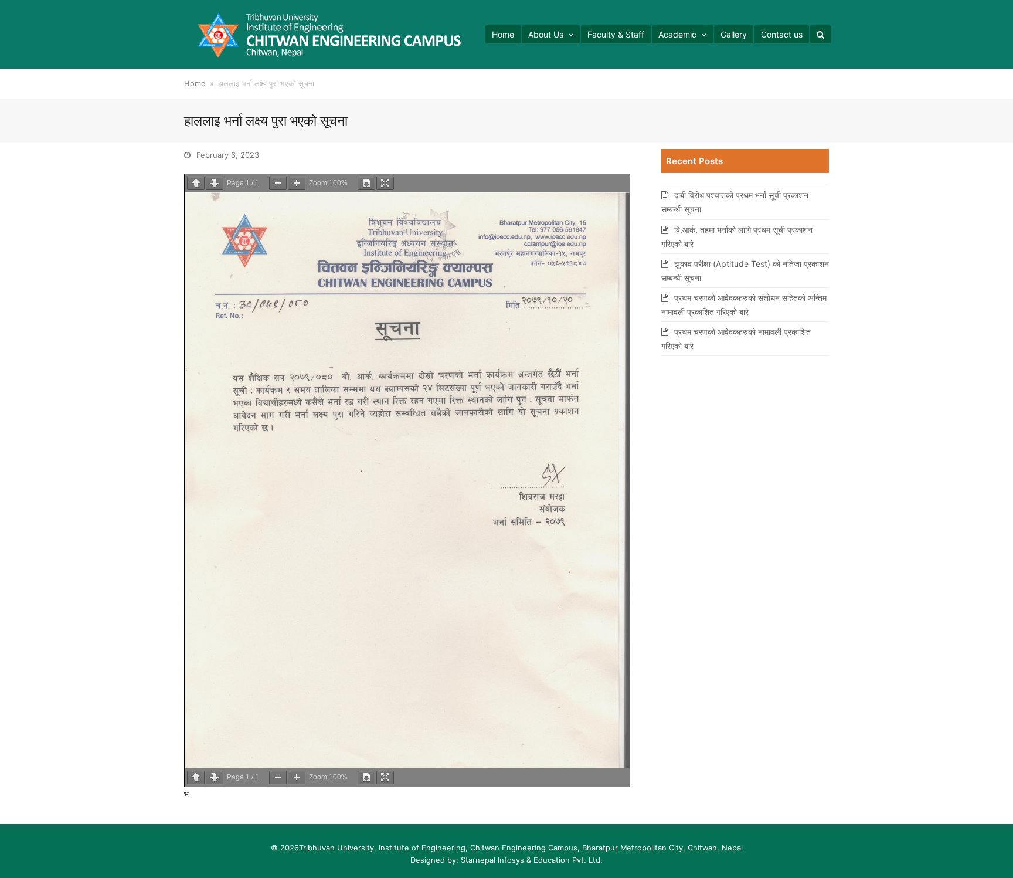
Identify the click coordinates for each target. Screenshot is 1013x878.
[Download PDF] (366, 183)
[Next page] (214, 183)
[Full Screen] (385, 183)
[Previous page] (196, 183)
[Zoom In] (296, 183)
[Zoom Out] (278, 183)
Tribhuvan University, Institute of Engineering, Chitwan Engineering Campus (438, 847)
